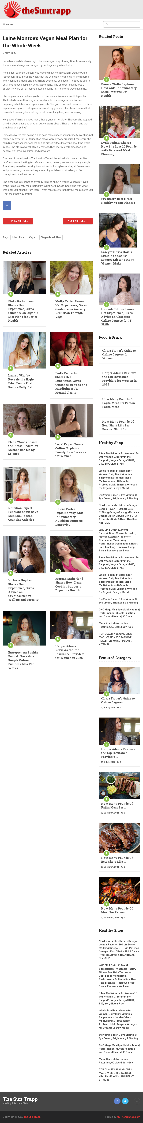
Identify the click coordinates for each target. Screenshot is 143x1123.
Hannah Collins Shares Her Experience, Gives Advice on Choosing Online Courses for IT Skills (117, 316)
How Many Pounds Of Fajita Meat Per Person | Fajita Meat (119, 403)
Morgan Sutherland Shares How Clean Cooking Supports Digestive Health (69, 584)
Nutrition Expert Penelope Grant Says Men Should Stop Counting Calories (23, 513)
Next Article (76, 221)
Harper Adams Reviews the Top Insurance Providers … (118, 753)
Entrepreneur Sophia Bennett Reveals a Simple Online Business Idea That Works (23, 660)
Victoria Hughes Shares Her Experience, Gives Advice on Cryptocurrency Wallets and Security (23, 589)
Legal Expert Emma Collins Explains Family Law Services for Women (70, 450)
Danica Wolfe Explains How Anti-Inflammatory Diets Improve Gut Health (119, 89)
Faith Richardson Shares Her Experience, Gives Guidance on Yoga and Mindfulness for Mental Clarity (71, 382)
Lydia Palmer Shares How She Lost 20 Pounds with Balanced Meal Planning (119, 148)
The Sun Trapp (20, 1099)
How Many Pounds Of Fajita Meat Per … (117, 805)
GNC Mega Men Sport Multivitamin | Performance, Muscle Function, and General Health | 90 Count (119, 613)
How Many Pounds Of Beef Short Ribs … (117, 859)
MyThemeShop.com (128, 1117)
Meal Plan (18, 237)
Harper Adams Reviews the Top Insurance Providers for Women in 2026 (69, 652)
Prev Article (19, 221)
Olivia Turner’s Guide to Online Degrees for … (118, 700)
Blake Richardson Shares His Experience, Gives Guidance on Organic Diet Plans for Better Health (23, 310)
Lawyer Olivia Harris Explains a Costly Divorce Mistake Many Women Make (117, 257)
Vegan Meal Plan (51, 237)
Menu (9, 24)
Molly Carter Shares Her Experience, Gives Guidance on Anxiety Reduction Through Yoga (71, 309)
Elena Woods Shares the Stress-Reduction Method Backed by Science (23, 447)
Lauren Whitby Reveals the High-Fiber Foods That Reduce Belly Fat (21, 381)
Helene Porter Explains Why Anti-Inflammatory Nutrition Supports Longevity (69, 516)
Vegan (32, 237)
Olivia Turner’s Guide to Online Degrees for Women (119, 354)
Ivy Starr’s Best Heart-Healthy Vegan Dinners (118, 200)
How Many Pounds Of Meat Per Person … (117, 910)
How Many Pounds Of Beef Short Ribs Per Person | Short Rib (118, 425)
